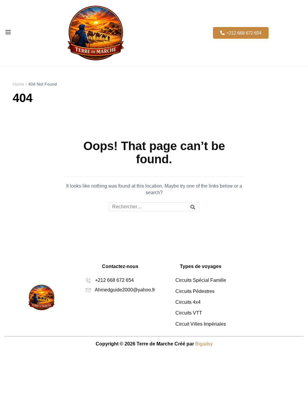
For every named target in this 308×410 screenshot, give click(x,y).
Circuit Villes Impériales (200, 324)
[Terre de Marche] (95, 32)
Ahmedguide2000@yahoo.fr (125, 289)
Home (18, 84)
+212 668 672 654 (114, 280)
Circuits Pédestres (194, 291)
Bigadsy (204, 343)
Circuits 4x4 (188, 302)
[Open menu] (9, 33)
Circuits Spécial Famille (200, 280)
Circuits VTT (188, 312)
